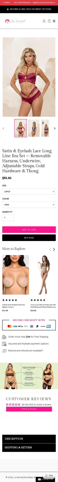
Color (5, 198)
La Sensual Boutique (23, 477)
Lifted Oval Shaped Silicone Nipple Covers (13, 306)
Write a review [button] (29, 409)
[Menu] (54, 20)
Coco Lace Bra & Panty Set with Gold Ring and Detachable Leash (43, 306)
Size (4, 185)
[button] (54, 249)
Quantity (7, 212)
